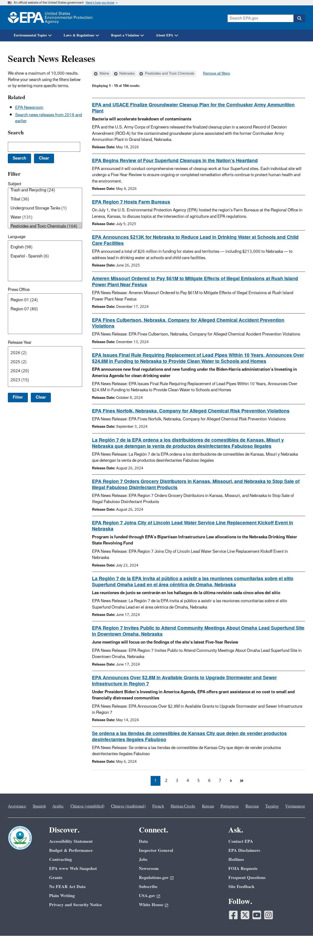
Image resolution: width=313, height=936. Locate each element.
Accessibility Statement (71, 841)
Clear (41, 397)
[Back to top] (299, 922)
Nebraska (126, 73)
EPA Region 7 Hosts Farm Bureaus (131, 202)
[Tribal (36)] (46, 199)
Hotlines (236, 859)
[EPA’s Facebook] (233, 915)
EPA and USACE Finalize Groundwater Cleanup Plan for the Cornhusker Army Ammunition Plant (193, 108)
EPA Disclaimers (244, 850)
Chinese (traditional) (128, 806)
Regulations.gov (154, 877)
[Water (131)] (46, 217)
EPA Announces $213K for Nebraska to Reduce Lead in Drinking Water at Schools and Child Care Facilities (195, 240)
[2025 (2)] (46, 362)
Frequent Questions (247, 877)
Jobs (143, 859)
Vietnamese (295, 806)
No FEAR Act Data (67, 886)
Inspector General (156, 850)
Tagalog (272, 806)
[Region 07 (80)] (46, 309)
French (158, 806)
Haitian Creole (183, 806)
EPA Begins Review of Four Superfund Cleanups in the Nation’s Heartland (175, 161)
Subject (14, 184)
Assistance (17, 806)
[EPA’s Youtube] (257, 915)
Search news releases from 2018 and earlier (48, 118)
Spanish (39, 806)
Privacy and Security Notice (75, 904)
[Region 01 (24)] (46, 300)
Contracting (60, 859)
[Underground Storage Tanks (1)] (46, 208)
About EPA (164, 35)
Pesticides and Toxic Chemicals (169, 73)
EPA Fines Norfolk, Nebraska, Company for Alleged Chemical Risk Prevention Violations (191, 411)
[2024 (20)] (46, 371)
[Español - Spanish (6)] (46, 256)
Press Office (19, 289)
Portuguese (230, 806)
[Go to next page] (231, 781)
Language (16, 237)
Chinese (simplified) (87, 806)
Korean (208, 806)
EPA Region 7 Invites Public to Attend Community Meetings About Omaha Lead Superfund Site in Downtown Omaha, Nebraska (198, 631)
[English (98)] (46, 247)
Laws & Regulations (79, 35)
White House (151, 904)
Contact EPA (240, 841)
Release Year (20, 342)
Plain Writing (62, 895)
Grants (55, 877)
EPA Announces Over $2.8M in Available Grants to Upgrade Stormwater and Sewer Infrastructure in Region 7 (184, 681)
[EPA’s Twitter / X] (245, 915)
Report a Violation (125, 35)
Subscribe (148, 886)
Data (143, 841)
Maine (104, 73)
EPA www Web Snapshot (73, 868)
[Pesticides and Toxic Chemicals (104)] (46, 226)
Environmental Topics (30, 35)
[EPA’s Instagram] (268, 915)
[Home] (50, 17)
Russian (252, 806)
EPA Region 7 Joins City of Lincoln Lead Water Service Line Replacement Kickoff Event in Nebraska (192, 526)
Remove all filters (216, 73)
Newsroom (149, 868)
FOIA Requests (242, 868)
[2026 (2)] (46, 353)
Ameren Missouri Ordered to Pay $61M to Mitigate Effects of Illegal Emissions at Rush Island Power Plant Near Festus (195, 282)
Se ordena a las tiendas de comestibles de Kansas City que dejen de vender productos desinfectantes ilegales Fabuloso (189, 737)
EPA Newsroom (29, 107)
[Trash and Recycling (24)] (46, 190)
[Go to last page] (241, 781)
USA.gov (147, 895)
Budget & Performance (71, 850)
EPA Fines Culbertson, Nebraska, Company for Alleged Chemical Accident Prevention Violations (188, 323)
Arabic (58, 806)
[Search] (299, 18)
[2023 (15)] (46, 380)
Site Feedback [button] (241, 886)
